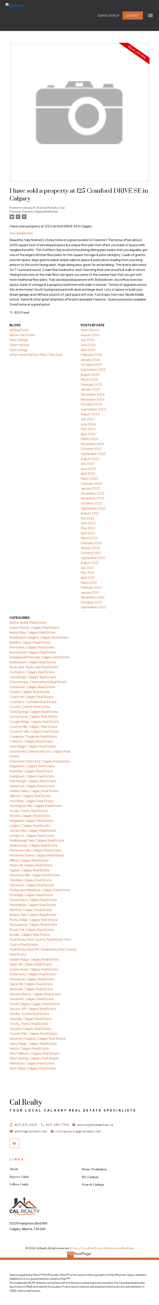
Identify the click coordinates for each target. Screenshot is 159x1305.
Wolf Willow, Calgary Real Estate (33, 1068)
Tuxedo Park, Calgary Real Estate (33, 1033)
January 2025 (90, 389)
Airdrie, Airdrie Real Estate (28, 622)
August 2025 (90, 374)
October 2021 (91, 553)
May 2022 (88, 528)
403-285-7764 (57, 1124)
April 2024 (88, 434)
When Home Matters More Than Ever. (36, 355)
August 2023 (90, 459)
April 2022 (88, 533)
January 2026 (90, 360)
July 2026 (87, 340)
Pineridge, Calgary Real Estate (31, 895)
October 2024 (91, 404)
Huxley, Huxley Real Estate (29, 811)
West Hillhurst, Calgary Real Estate (34, 1053)
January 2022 (90, 548)
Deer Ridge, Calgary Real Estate (33, 746)
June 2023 (88, 469)
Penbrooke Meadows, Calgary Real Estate (40, 890)
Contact (132, 15)
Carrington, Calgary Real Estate (32, 672)
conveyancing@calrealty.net (78, 1131)
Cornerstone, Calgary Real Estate (34, 716)
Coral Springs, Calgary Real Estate (34, 712)
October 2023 (91, 449)
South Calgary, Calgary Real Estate (35, 1004)
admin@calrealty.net (31, 1131)
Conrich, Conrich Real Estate (30, 707)
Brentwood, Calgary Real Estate (33, 652)
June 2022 (88, 523)
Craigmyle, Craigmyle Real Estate (33, 736)
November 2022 (92, 498)
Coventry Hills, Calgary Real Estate (34, 731)
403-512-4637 (26, 1124)
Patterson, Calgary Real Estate (32, 885)
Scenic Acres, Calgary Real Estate (34, 969)
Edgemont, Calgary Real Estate (32, 766)
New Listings (19, 340)
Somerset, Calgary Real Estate (32, 999)
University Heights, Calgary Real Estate (38, 1038)
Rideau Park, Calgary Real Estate (33, 915)
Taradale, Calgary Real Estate (31, 1019)
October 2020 (91, 602)
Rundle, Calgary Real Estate (29, 935)
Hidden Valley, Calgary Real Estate (34, 791)
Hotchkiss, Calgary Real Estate (32, 801)
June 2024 (88, 424)
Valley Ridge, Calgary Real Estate (33, 1043)
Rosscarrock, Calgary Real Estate (33, 924)
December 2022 (93, 493)
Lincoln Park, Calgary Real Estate (33, 830)
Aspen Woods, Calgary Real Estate (34, 627)
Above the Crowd (22, 335)
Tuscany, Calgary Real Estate (30, 1029)
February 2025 (91, 384)
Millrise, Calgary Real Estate (29, 860)
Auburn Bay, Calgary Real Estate (33, 632)
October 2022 (91, 503)
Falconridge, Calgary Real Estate (33, 781)
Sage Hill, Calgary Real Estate (31, 964)
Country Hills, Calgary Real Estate (33, 726)
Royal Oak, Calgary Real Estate (32, 929)
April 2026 (88, 350)
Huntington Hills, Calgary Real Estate (36, 806)
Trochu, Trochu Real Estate (29, 1024)
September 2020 (93, 607)
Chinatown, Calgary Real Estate (32, 687)
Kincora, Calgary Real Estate (30, 815)
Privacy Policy (79, 1248)
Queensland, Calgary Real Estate (33, 900)
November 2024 (93, 399)
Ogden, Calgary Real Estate (30, 870)
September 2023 (93, 454)
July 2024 (88, 419)
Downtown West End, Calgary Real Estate (40, 761)
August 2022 (90, 513)
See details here (21, 233)
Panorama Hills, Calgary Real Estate (35, 875)
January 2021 (90, 592)
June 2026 (88, 345)
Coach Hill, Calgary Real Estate (32, 697)
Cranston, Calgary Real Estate (40, 211)
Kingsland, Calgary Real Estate (31, 821)
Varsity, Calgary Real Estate (29, 1048)
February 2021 (91, 587)
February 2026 (91, 355)
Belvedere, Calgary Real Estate (32, 647)
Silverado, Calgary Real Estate (31, 989)
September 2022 (93, 508)
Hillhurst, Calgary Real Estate (30, 796)
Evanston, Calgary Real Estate (31, 771)
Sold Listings (19, 350)
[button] (108, 15)
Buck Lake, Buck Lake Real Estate (34, 667)
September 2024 (93, 409)
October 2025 (91, 364)
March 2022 (89, 538)
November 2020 (93, 597)
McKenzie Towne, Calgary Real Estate (37, 855)
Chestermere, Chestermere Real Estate (38, 682)
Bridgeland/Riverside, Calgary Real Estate (40, 657)
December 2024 (93, 394)
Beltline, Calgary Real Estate (30, 642)
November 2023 (92, 444)
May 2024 (88, 429)
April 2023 (88, 473)
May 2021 (87, 572)
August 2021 (90, 563)
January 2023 (90, 488)
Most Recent (90, 330)
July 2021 (87, 568)
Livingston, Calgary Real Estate (32, 835)
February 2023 (91, 483)
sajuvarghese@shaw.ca (95, 1124)
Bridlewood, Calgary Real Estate (33, 662)
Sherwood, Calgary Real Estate (32, 979)
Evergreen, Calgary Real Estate (32, 776)
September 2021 (93, 558)
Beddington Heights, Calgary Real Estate (39, 637)
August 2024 (90, 414)
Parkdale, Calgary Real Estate (31, 880)
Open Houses (19, 345)
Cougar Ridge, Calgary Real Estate (34, 721)
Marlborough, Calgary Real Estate (33, 845)
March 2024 (89, 439)
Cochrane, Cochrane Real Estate (33, 702)
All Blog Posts (19, 330)
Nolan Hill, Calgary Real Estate (31, 865)
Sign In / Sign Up (108, 15)
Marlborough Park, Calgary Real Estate (37, 840)
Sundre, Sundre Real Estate (29, 1014)
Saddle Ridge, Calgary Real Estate (34, 959)
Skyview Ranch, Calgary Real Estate (35, 994)
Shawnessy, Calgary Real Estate (33, 974)
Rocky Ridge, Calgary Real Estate (34, 920)
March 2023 (89, 478)
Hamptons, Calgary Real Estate (32, 786)
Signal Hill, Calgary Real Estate (31, 984)
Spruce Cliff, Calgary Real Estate (33, 1009)
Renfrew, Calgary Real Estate (31, 910)
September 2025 (93, 369)
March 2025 (89, 379)
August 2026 (90, 335)
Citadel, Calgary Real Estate (30, 692)
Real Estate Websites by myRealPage (111, 1248)
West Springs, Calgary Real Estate (34, 1058)
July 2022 (87, 518)
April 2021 (87, 577)
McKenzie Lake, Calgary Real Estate (35, 850)
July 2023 (87, 464)
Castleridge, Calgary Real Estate (33, 677)
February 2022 (91, 543)
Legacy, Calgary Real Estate (30, 825)
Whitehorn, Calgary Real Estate (32, 1063)
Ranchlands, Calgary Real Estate (33, 905)
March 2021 (89, 583)
